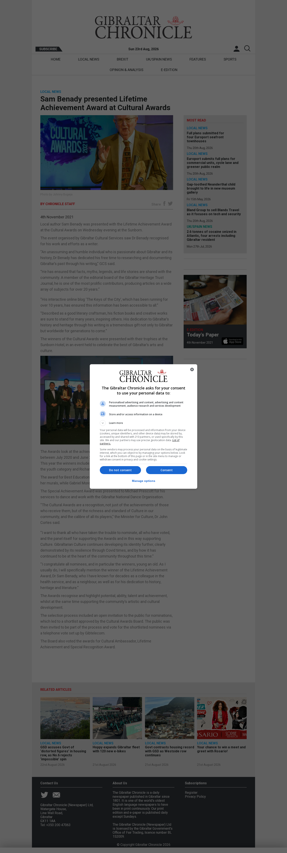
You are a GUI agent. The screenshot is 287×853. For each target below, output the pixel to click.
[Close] (192, 369)
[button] (143, 423)
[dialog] (143, 426)
